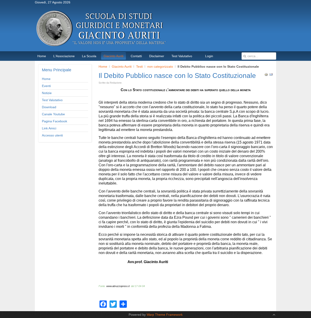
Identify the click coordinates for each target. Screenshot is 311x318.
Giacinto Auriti (122, 66)
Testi (139, 66)
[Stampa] (266, 75)
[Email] (271, 75)
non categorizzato (160, 66)
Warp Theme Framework (165, 314)
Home (103, 66)
